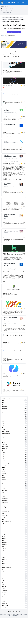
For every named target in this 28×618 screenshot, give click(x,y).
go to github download (14, 32)
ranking (18, 2)
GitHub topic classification (7, 8)
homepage (3, 6)
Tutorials (8, 2)
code (22, 2)
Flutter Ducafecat (14, 612)
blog (26, 2)
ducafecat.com (4, 614)
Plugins (13, 2)
